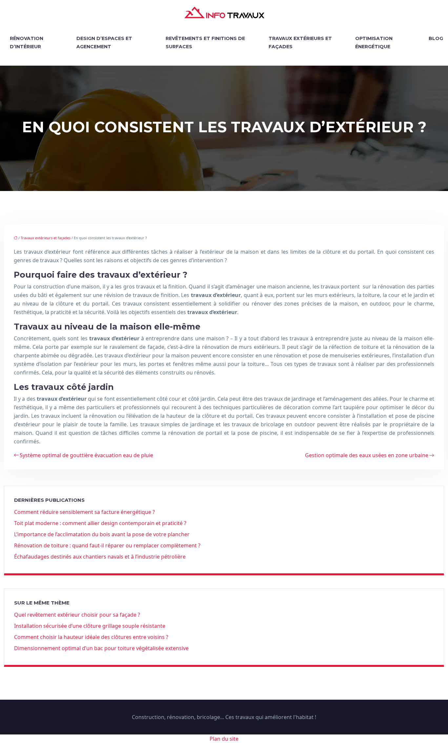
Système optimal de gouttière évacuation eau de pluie (86, 455)
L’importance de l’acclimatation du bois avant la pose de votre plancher (102, 534)
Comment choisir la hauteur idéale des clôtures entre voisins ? (91, 637)
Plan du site (224, 738)
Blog (436, 38)
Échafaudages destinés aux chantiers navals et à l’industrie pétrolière (100, 556)
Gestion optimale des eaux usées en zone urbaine (366, 455)
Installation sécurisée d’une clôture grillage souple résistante (89, 625)
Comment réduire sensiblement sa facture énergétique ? (84, 512)
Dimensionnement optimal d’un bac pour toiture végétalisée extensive (101, 648)
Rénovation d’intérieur (26, 42)
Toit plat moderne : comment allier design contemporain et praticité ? (100, 523)
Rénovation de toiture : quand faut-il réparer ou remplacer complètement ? (107, 545)
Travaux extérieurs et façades (300, 42)
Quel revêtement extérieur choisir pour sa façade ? (77, 614)
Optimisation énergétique (374, 42)
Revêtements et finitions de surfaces (205, 42)
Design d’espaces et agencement (104, 42)
